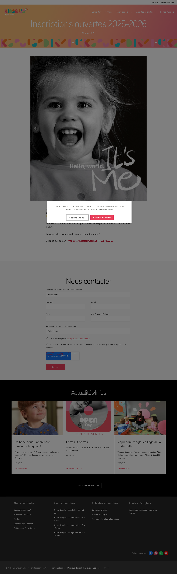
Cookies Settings (77, 217)
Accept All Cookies (102, 217)
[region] (89, 212)
